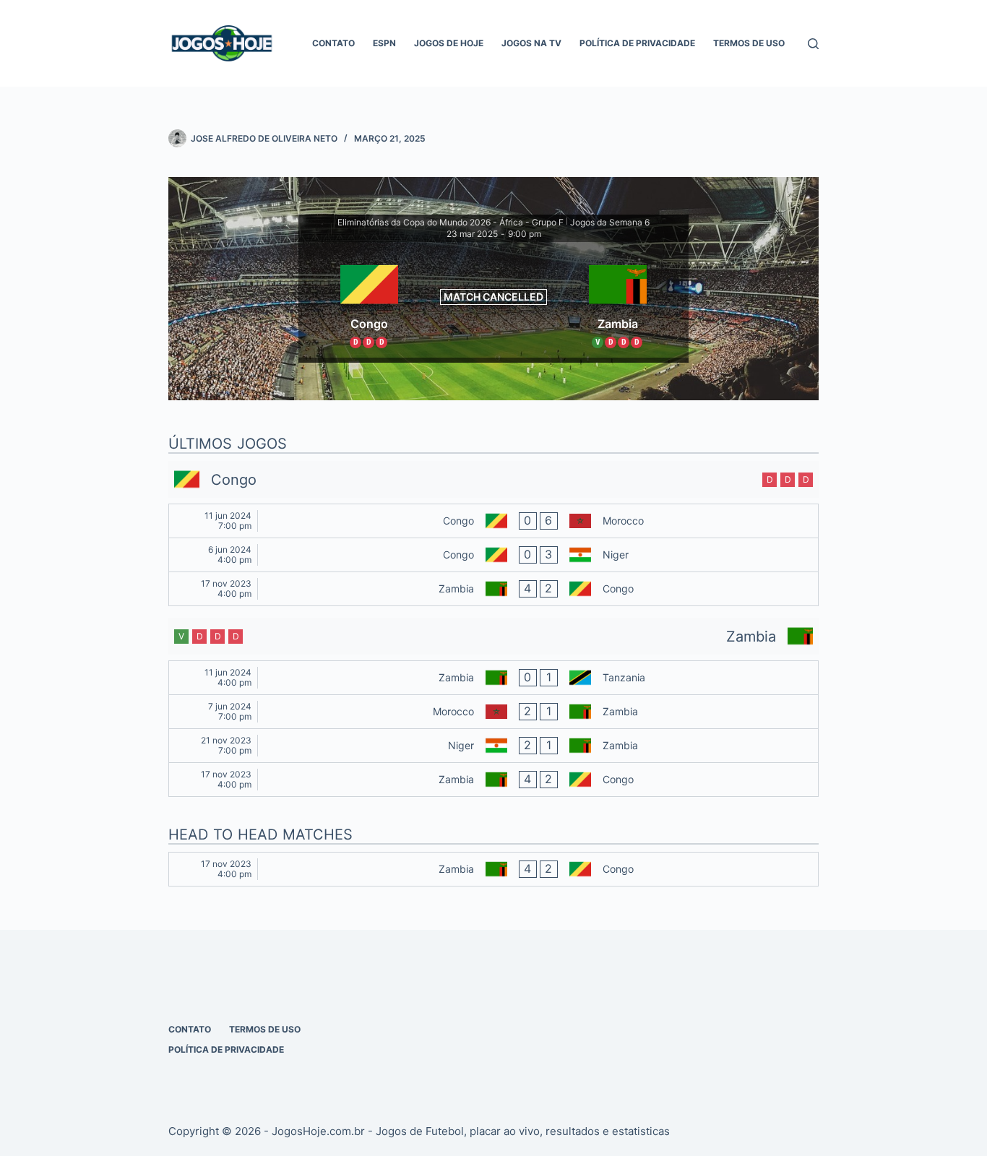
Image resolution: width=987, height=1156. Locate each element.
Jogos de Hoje (448, 43)
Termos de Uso (749, 43)
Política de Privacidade (637, 43)
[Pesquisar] (813, 43)
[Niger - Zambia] (493, 745)
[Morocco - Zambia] (493, 711)
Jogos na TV (531, 43)
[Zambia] (618, 300)
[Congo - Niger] (493, 554)
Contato (333, 43)
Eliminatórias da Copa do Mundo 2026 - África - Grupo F (450, 222)
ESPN (384, 43)
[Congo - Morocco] (493, 521)
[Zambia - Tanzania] (493, 677)
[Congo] (369, 300)
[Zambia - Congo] (493, 588)
